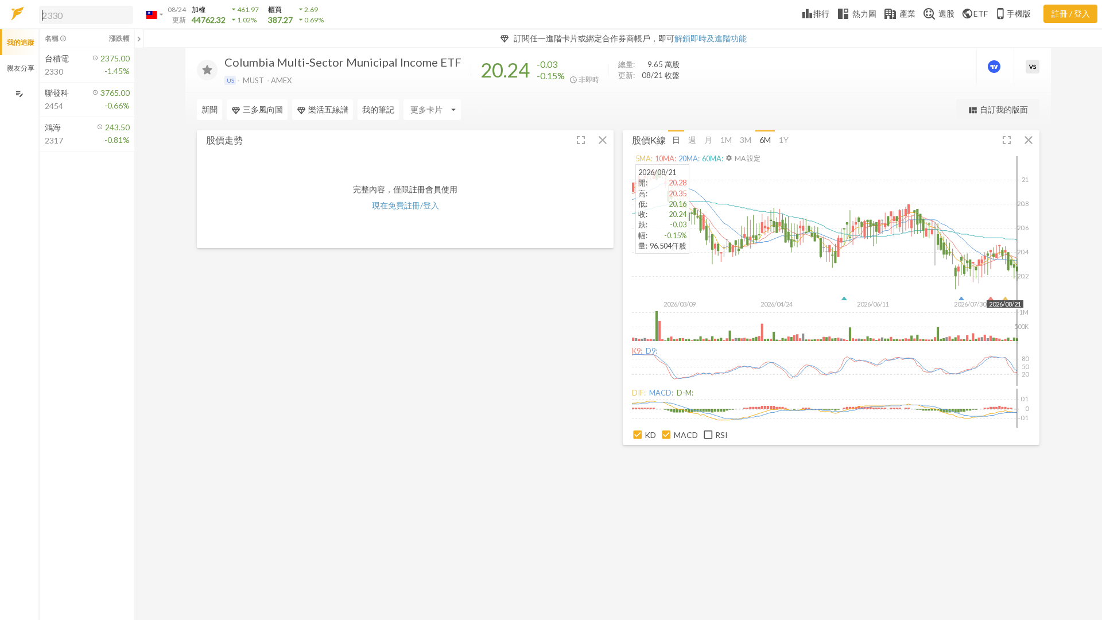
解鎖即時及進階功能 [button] (710, 38)
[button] (83, 14)
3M (745, 140)
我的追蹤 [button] (20, 42)
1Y (784, 140)
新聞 (209, 109)
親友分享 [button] (20, 68)
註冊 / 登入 (1070, 13)
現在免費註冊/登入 (405, 205)
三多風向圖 (263, 109)
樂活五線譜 (328, 109)
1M (726, 140)
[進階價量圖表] (995, 66)
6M (765, 140)
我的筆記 (378, 109)
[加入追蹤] (207, 70)
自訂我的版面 (998, 109)
